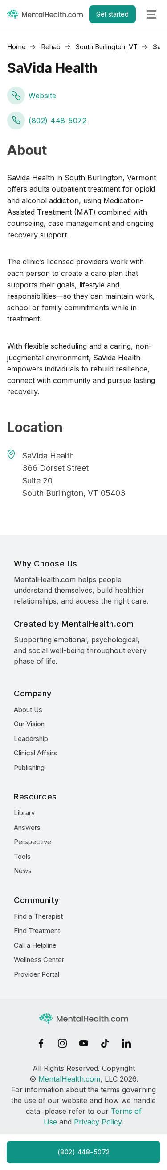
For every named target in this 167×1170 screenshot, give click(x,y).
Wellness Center (39, 959)
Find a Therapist (38, 916)
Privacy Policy (98, 1121)
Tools (22, 856)
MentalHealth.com (69, 1078)
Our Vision (29, 724)
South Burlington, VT (107, 46)
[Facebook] (41, 1043)
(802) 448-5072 (57, 120)
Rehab (51, 46)
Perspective (32, 841)
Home (16, 46)
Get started (112, 14)
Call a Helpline (35, 945)
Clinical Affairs (35, 753)
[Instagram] (62, 1043)
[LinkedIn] (126, 1043)
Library (24, 812)
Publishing (29, 767)
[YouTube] (83, 1043)
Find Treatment (37, 930)
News (23, 870)
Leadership (31, 738)
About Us (28, 709)
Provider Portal (36, 974)
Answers (27, 827)
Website (43, 95)
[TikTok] (105, 1043)
